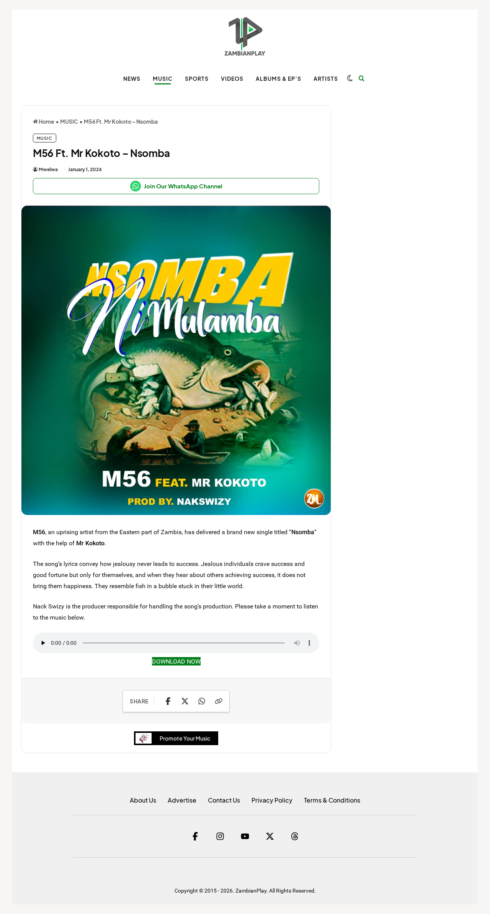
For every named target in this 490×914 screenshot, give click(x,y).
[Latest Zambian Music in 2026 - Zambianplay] (245, 36)
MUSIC (163, 78)
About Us (143, 800)
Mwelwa (48, 169)
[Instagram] (220, 836)
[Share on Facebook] (168, 701)
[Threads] (294, 836)
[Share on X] (185, 701)
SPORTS (197, 78)
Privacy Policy (272, 800)
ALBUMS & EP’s (278, 78)
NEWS (131, 78)
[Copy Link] (218, 701)
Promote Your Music (185, 738)
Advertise (182, 800)
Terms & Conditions (332, 800)
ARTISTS (326, 78)
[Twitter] (269, 836)
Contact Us (224, 800)
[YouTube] (245, 836)
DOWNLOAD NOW (176, 661)
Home (46, 121)
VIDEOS (232, 78)
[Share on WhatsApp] (201, 701)
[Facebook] (195, 836)
